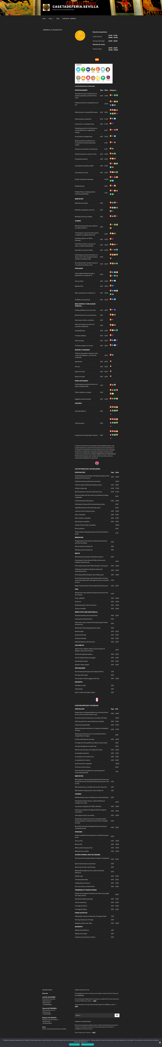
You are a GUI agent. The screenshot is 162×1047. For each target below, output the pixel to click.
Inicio (44, 18)
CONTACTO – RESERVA (69, 18)
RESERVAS (81, 995)
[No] (160, 1042)
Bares (50, 18)
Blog (58, 18)
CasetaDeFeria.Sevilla (76, 7)
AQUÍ (93, 1032)
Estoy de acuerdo (74, 1044)
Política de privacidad (87, 1044)
